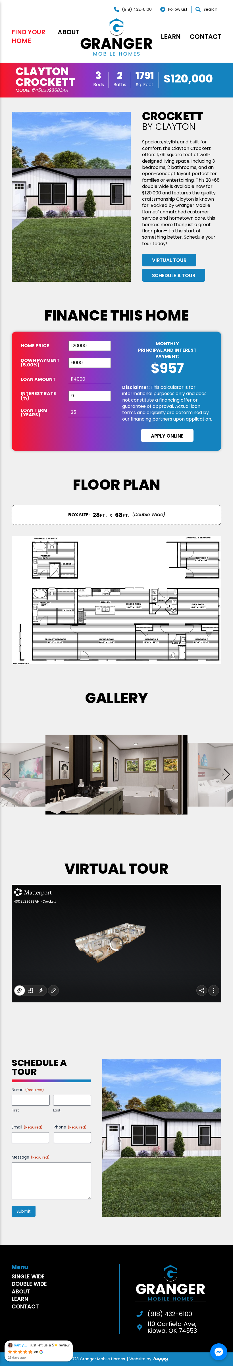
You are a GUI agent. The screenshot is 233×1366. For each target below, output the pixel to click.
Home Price (35, 345)
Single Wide (28, 1276)
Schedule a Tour (173, 275)
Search (210, 9)
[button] (226, 774)
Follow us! (177, 9)
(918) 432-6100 (137, 9)
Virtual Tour (169, 260)
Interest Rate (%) (38, 395)
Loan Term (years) (34, 412)
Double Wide (29, 1284)
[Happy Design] (160, 1359)
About (69, 32)
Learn (171, 36)
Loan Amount (38, 379)
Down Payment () (40, 362)
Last (56, 1110)
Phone (70, 1127)
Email (27, 1127)
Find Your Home (28, 36)
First (15, 1110)
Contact (205, 36)
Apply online (167, 435)
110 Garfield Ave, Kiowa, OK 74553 (172, 1327)
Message (30, 1157)
